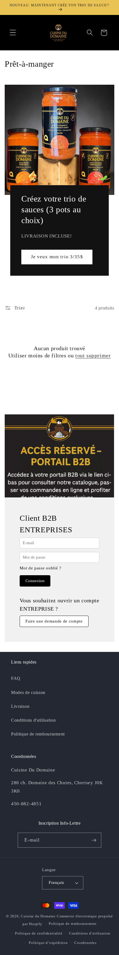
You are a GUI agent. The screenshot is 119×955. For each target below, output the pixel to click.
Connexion (35, 581)
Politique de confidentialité (39, 933)
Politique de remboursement (38, 734)
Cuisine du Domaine (38, 916)
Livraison (20, 706)
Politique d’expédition (48, 943)
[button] (13, 33)
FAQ (15, 678)
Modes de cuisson (28, 692)
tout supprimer (93, 355)
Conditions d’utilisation (89, 933)
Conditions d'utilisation (33, 720)
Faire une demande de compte (54, 621)
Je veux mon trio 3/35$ (57, 256)
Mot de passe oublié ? (40, 568)
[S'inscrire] (94, 840)
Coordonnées (85, 943)
